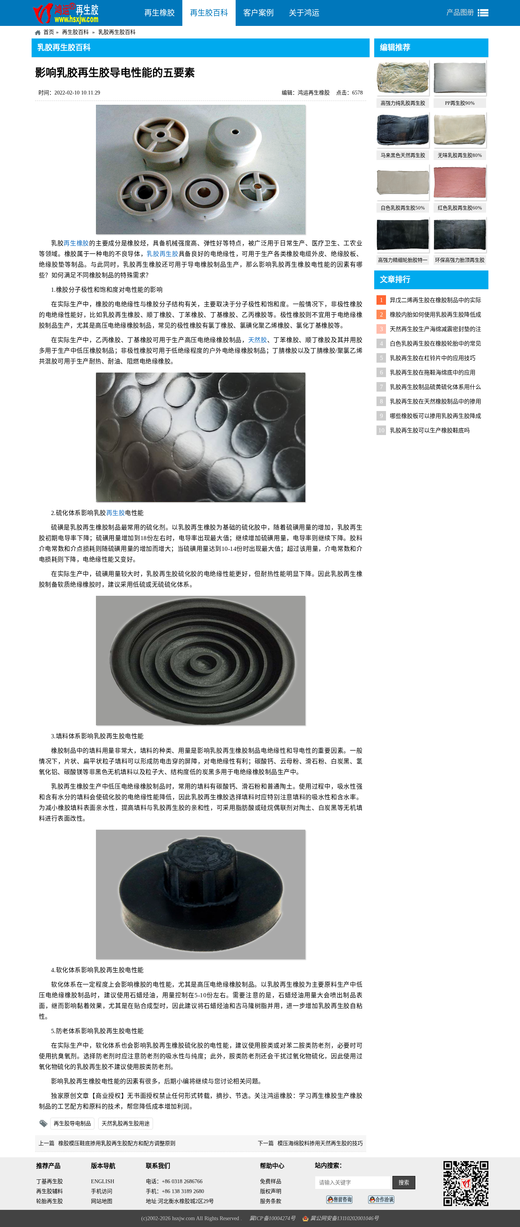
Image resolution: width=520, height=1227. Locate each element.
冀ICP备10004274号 (272, 1218)
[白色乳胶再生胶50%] (402, 198)
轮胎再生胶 (49, 1201)
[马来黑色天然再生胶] (402, 146)
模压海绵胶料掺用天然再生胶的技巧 (320, 1143)
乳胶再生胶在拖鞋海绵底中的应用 (432, 373)
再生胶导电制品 (72, 1123)
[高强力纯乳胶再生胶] (402, 94)
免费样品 (270, 1181)
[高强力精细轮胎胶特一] (402, 251)
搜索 (404, 1182)
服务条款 (270, 1201)
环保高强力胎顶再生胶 (460, 260)
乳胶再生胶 (162, 254)
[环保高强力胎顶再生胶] (460, 251)
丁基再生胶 (49, 1181)
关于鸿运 (304, 13)
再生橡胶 (159, 13)
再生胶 (115, 513)
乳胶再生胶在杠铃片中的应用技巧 (432, 358)
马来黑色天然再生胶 (403, 155)
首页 (48, 32)
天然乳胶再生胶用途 (126, 1123)
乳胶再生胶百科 (117, 32)
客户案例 (258, 13)
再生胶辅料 (49, 1191)
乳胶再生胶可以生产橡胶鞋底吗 (430, 430)
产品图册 (460, 12)
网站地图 (101, 1201)
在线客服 (341, 1200)
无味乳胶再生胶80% (460, 155)
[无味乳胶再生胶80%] (460, 146)
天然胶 (257, 340)
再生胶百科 (209, 13)
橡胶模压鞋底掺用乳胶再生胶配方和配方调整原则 (116, 1143)
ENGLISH (102, 1181)
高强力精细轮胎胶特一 (402, 260)
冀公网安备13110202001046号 (344, 1218)
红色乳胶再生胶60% (460, 208)
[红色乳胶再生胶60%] (460, 198)
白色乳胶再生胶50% (403, 208)
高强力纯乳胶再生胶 (403, 103)
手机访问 (101, 1191)
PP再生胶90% (460, 103)
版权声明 (270, 1191)
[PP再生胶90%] (460, 94)
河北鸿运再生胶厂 (84, 13)
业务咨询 (383, 1200)
